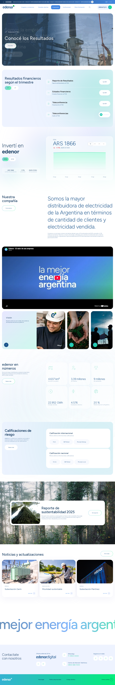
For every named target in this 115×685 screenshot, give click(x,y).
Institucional (66, 7)
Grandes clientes (43, 7)
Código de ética (70, 679)
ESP (106, 2)
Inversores (55, 7)
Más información (80, 7)
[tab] (5, 159)
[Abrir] (89, 7)
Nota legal (41, 679)
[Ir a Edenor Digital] (104, 7)
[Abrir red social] (38, 664)
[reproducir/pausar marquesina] (92, 2)
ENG (110, 2)
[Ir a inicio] (8, 7)
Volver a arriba (105, 679)
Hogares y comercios (27, 7)
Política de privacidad (55, 679)
